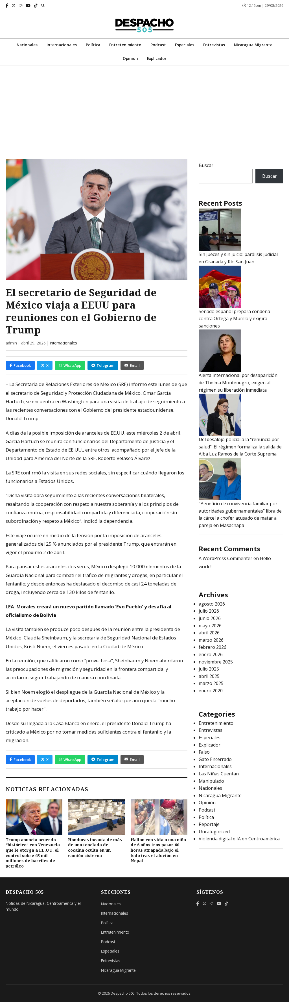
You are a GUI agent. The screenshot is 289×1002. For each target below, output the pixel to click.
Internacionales (62, 44)
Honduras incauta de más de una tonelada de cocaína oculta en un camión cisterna (95, 847)
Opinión (130, 58)
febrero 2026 (212, 647)
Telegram (105, 365)
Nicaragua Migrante (253, 44)
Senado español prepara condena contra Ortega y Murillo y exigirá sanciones (234, 318)
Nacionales (27, 44)
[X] (14, 5)
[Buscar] (43, 5)
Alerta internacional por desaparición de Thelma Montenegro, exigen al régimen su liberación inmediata (238, 382)
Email (135, 365)
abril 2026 (209, 633)
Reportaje (209, 824)
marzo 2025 (211, 683)
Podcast (158, 44)
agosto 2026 (212, 604)
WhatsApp (72, 365)
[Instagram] (21, 5)
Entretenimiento (125, 44)
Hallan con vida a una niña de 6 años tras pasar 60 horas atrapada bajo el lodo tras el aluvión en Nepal (158, 850)
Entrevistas (214, 44)
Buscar (206, 165)
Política (93, 44)
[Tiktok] (36, 5)
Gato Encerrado (215, 759)
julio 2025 (209, 669)
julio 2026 (209, 611)
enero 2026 (211, 654)
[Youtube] (28, 5)
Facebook (22, 365)
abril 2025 (209, 676)
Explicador (157, 58)
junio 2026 (210, 618)
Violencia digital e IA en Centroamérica (239, 839)
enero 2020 (211, 690)
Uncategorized (214, 832)
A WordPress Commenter (225, 558)
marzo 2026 (211, 640)
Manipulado (211, 781)
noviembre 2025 (216, 662)
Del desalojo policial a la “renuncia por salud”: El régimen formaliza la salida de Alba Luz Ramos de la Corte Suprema (240, 446)
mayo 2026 (210, 626)
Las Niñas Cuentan (219, 774)
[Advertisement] (144, 108)
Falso (204, 752)
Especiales (184, 44)
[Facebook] (7, 5)
